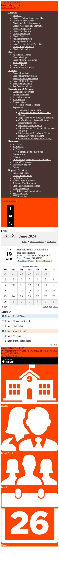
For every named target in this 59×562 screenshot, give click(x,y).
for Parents (17, 144)
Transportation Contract (29, 105)
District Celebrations (22, 49)
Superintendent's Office (23, 92)
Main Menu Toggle (10, 7)
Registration (18, 107)
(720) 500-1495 (50, 351)
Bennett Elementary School (25, 76)
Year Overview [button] (37, 241)
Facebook (10, 208)
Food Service (19, 99)
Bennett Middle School (23, 81)
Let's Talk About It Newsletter (26, 186)
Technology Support (22, 97)
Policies (16, 157)
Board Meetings (20, 57)
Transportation (19, 102)
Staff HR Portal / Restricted (30, 152)
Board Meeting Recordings (25, 60)
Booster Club (19, 154)
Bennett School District (15, 316)
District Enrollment (21, 33)
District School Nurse (22, 175)
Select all (53, 345)
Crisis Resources (20, 178)
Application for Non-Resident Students (36, 117)
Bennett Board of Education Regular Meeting (32, 251)
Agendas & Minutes (22, 54)
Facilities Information (22, 39)
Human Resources (21, 94)
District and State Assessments (26, 23)
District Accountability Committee (28, 26)
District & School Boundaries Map (28, 18)
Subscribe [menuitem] (51, 241)
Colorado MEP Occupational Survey (35, 138)
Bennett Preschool (21, 73)
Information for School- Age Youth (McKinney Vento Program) (34, 134)
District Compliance (22, 28)
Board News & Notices (23, 67)
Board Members (20, 62)
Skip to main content (10, 2)
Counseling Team (20, 173)
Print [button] (24, 241)
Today (4, 306)
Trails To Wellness (21, 188)
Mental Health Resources (24, 180)
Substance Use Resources (24, 183)
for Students (18, 146)
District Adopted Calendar (24, 20)
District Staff (18, 36)
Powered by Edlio (8, 360)
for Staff (16, 149)
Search (10, 223)
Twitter (10, 216)
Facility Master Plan (22, 41)
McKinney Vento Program (30, 125)
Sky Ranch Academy (22, 86)
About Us (17, 15)
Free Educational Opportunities (27, 191)
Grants (16, 167)
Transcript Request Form (29, 110)
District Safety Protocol (23, 46)
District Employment (22, 31)
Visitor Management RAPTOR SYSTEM (32, 159)
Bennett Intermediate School (25, 78)
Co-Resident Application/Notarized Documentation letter (34, 121)
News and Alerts (20, 193)
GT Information (20, 196)
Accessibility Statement (11, 356)
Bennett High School (22, 83)
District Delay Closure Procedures (28, 44)
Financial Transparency (23, 162)
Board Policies (19, 65)
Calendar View (50, 306)
